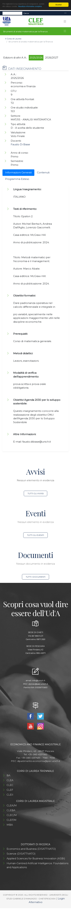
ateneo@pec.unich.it (38, 684)
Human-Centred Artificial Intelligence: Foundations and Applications (37, 865)
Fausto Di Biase (20, 144)
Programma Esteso (17, 179)
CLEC (10, 785)
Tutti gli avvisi (36, 493)
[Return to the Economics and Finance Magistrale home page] (35, 21)
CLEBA (11, 810)
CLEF (10, 789)
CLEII (10, 794)
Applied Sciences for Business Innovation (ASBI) (36, 858)
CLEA (10, 780)
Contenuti (43, 172)
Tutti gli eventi (35, 535)
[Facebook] (31, 716)
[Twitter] (40, 716)
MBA (10, 824)
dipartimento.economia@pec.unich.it (38, 761)
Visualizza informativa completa (30, 6)
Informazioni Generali (18, 172)
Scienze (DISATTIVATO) (21, 853)
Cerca (26, 13)
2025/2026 (36, 57)
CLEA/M (12, 805)
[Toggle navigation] (65, 13)
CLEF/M (11, 819)
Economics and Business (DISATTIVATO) (31, 848)
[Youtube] (31, 725)
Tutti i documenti (35, 577)
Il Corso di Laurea (13, 38)
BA (8, 775)
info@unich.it (38, 680)
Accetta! (58, 4)
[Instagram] (40, 725)
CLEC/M (12, 815)
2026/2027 (51, 57)
